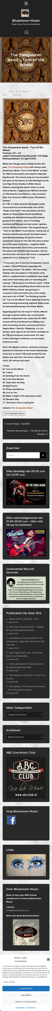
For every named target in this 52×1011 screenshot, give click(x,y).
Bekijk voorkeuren (26, 1002)
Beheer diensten (9, 982)
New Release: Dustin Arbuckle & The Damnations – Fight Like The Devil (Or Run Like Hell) (25, 641)
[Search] (43, 455)
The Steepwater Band (22, 408)
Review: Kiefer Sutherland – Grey (23, 619)
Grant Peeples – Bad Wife (18, 423)
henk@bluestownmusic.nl (17, 910)
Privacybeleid (30, 1007)
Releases (17, 94)
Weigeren (26, 995)
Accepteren (26, 988)
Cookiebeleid (20, 1007)
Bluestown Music (26, 20)
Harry (11, 91)
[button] (48, 959)
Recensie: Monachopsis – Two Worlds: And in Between (27, 432)
